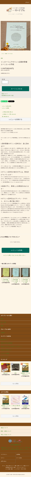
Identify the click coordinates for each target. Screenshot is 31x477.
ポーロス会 (10, 53)
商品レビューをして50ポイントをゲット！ (12, 346)
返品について (5, 93)
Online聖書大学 (15, 445)
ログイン (2, 457)
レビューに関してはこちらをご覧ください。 (14, 255)
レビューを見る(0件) (6, 106)
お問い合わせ (3, 461)
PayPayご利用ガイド (6, 350)
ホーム (3, 53)
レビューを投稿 (5, 108)
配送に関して (4, 339)
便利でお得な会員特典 (6, 343)
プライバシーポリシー (21, 467)
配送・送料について (18, 465)
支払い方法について (9, 465)
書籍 (6, 53)
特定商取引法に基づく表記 (8, 95)
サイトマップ (4, 357)
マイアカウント (4, 454)
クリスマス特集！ (5, 353)
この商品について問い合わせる (9, 114)
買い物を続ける (5, 116)
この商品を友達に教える (7, 112)
